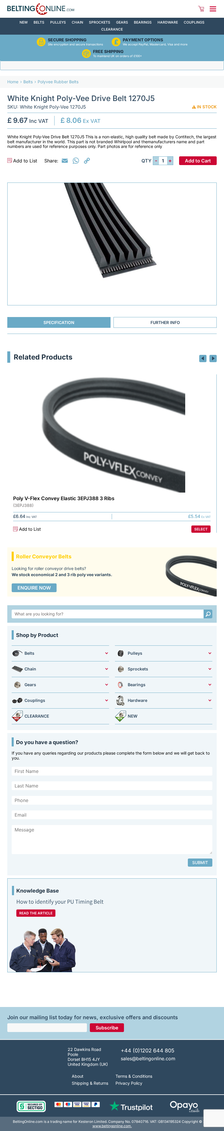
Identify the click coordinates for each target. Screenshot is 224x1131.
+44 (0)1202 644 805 (147, 1051)
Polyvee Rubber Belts (58, 81)
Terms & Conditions (134, 1076)
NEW (24, 22)
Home (12, 81)
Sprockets (99, 22)
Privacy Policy (129, 1083)
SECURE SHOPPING (67, 40)
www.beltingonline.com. (112, 1126)
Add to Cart (198, 161)
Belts (39, 22)
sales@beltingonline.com (148, 1058)
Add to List (25, 161)
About (77, 1076)
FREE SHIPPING (108, 51)
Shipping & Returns (90, 1083)
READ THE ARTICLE (35, 913)
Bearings (143, 22)
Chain (77, 22)
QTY (146, 161)
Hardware (168, 22)
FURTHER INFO (165, 322)
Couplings (194, 22)
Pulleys (58, 22)
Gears (122, 22)
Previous (202, 358)
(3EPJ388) (23, 505)
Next (213, 358)
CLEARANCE (112, 29)
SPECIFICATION (58, 322)
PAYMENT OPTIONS (143, 40)
